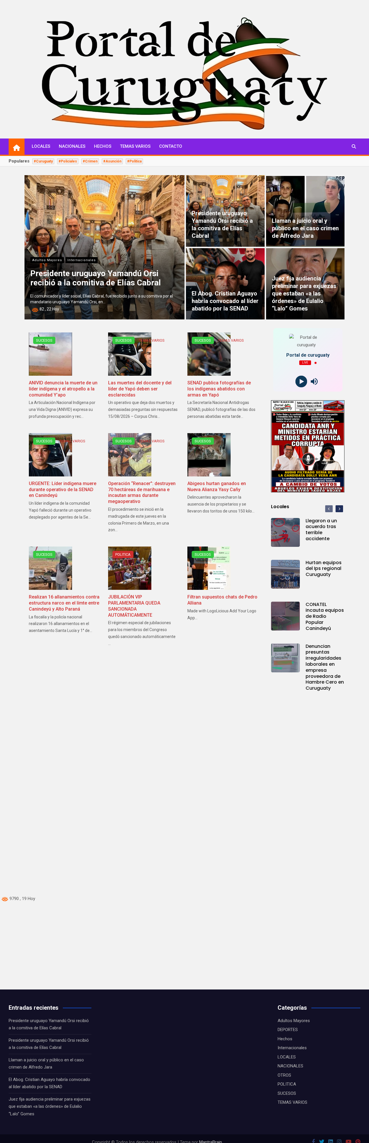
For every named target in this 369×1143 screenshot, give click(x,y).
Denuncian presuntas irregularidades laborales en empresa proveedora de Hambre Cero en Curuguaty (325, 667)
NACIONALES (72, 146)
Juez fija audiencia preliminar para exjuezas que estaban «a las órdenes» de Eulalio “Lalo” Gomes (304, 293)
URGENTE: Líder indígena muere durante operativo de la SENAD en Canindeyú (62, 489)
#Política (134, 161)
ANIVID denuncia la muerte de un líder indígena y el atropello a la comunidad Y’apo (63, 389)
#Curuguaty (43, 161)
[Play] (301, 381)
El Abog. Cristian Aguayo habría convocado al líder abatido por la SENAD (225, 301)
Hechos (285, 1038)
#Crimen (90, 161)
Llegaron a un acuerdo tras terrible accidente (321, 529)
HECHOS (102, 146)
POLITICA (123, 554)
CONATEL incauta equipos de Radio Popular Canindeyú (325, 616)
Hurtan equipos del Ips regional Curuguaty (324, 568)
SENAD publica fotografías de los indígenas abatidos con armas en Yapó (219, 389)
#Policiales (68, 161)
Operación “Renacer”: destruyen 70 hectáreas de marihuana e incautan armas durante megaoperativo (142, 492)
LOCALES (41, 146)
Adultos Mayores (47, 260)
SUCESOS (44, 340)
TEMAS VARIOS (135, 146)
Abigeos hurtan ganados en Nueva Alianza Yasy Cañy (216, 486)
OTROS (284, 1075)
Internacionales (81, 260)
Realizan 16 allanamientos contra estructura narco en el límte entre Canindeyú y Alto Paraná (64, 603)
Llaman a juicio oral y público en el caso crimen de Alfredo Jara (305, 228)
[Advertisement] (173, 807)
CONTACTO (170, 146)
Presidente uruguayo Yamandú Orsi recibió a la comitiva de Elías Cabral (95, 278)
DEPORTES (288, 1029)
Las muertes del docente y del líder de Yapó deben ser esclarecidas (140, 389)
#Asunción (112, 161)
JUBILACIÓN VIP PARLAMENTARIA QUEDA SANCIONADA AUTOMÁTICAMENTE (134, 606)
